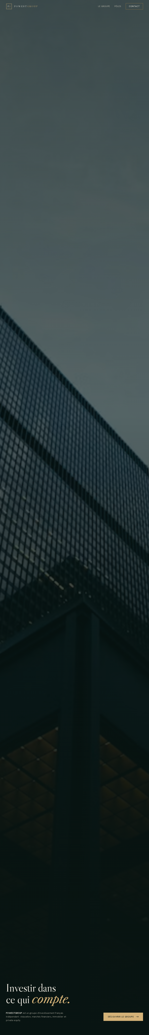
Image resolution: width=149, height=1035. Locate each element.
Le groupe (104, 6)
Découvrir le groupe (121, 1016)
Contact (134, 6)
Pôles (118, 6)
